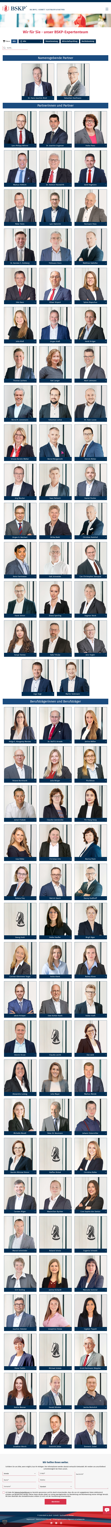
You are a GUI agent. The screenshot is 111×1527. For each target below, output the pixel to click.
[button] (107, 9)
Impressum (30, 1519)
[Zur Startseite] (15, 8)
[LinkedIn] (51, 1523)
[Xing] (56, 1523)
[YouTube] (61, 1523)
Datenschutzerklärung (22, 1492)
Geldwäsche (80, 1519)
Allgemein (70, 1519)
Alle (14, 41)
